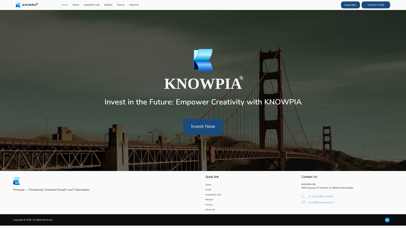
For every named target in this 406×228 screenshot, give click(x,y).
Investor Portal (376, 5)
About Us (134, 4)
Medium (108, 4)
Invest (76, 4)
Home (65, 4)
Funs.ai (120, 4)
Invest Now (350, 4)
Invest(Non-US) (91, 4)
